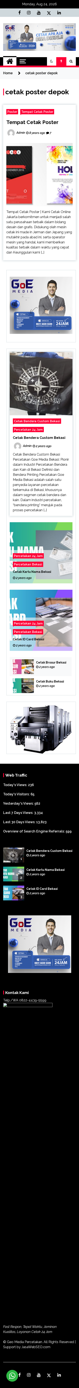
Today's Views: (15, 785)
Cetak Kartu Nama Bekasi (32, 572)
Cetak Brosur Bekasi (51, 662)
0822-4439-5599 (32, 1000)
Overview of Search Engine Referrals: (34, 831)
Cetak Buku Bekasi (50, 681)
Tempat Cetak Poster (37, 111)
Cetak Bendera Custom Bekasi (37, 421)
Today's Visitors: (17, 794)
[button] (51, 61)
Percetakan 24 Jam (28, 429)
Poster (12, 111)
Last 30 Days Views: (19, 822)
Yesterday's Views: (19, 803)
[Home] (9, 61)
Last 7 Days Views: (18, 813)
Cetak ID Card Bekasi (28, 639)
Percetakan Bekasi (28, 564)
